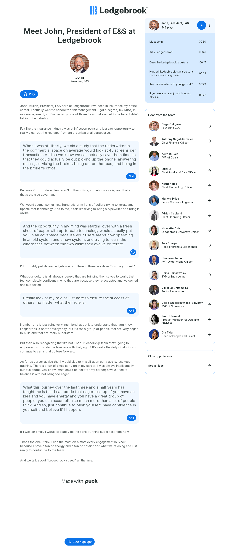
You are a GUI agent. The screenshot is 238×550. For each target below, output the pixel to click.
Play (32, 94)
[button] (180, 41)
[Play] (201, 25)
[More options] (210, 25)
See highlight (82, 542)
